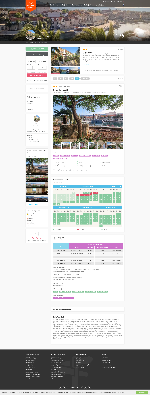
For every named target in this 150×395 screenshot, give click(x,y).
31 (58, 204)
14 (81, 197)
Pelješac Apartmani (55, 378)
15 (84, 197)
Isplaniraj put (100, 5)
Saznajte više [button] (120, 392)
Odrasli (29, 65)
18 (93, 197)
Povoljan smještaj (30, 364)
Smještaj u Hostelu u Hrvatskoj (33, 376)
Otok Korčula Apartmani (57, 376)
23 (87, 199)
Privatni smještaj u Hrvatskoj (32, 372)
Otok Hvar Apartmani (56, 367)
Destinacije (54, 5)
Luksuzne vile (77, 5)
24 (91, 199)
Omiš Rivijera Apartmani (57, 371)
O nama (104, 359)
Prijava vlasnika (109, 1)
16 (87, 197)
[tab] (37, 171)
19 (96, 197)
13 (78, 197)
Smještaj (65, 5)
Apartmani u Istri (55, 357)
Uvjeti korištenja (106, 362)
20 (78, 199)
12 (96, 195)
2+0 (66, 78)
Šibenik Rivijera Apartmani (57, 364)
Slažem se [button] (142, 392)
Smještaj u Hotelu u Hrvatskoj (33, 374)
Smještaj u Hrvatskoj (30, 357)
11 (93, 195)
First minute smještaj (31, 359)
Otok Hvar (78, 357)
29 (73, 202)
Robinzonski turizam (31, 367)
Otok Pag (78, 359)
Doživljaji (87, 5)
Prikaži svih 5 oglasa (32, 204)
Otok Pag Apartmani (56, 362)
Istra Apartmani (80, 360)
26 (64, 202)
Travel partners (80, 367)
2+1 (55, 78)
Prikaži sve (85, 78)
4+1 (72, 78)
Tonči (36, 123)
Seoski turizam (29, 371)
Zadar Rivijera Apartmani (57, 360)
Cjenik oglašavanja (106, 360)
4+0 (77, 78)
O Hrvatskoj (105, 357)
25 (93, 199)
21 (81, 199)
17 (91, 197)
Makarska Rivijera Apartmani (58, 372)
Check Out (41, 59)
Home (45, 5)
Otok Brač (78, 362)
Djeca (39, 65)
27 (67, 202)
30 (55, 204)
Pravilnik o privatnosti (107, 364)
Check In (29, 59)
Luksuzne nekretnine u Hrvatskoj (84, 366)
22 (84, 199)
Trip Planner (120, 1)
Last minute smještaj (31, 360)
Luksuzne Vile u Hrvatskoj (82, 364)
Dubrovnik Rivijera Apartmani (58, 374)
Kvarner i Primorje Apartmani (58, 359)
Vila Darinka (37, 42)
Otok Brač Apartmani (56, 369)
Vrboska (47, 39)
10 (91, 195)
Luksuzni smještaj (30, 362)
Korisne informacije (106, 366)
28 (70, 202)
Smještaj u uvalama (30, 366)
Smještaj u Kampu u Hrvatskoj (33, 378)
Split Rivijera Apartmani (56, 366)
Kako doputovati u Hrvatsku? (109, 367)
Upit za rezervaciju (36, 75)
